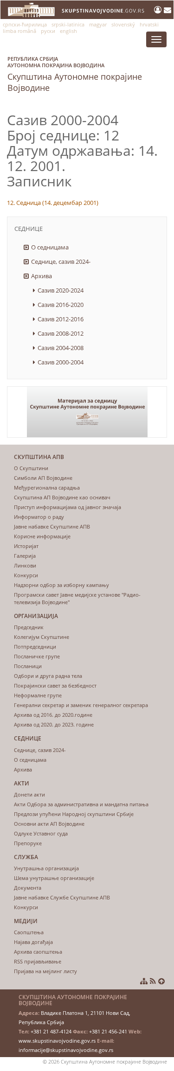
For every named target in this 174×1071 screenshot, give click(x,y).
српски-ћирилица (25, 24)
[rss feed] (153, 981)
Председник (29, 627)
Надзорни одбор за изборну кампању (61, 584)
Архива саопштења (38, 951)
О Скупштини (31, 468)
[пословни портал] (159, 9)
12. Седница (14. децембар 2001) (52, 202)
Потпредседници (35, 646)
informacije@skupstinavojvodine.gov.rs (66, 1049)
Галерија (25, 555)
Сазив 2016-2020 (61, 304)
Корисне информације (42, 536)
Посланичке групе (37, 656)
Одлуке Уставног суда (41, 833)
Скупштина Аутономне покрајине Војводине (74, 74)
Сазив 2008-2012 (61, 333)
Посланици (28, 666)
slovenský (123, 24)
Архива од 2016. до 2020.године (53, 714)
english (68, 30)
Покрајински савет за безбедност (55, 685)
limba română (19, 30)
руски (48, 30)
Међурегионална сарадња (47, 487)
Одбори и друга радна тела (48, 675)
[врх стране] (161, 981)
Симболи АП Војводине (43, 477)
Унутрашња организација (46, 868)
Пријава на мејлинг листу (45, 971)
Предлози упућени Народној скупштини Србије (74, 813)
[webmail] (167, 9)
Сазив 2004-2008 (61, 348)
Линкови (25, 565)
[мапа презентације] (144, 981)
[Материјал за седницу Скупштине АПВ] (87, 412)
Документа (27, 887)
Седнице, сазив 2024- (60, 261)
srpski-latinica (68, 24)
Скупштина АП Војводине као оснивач (62, 497)
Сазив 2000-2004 (61, 362)
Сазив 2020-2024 (61, 290)
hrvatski (149, 24)
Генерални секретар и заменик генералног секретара (81, 704)
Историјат (26, 545)
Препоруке (28, 843)
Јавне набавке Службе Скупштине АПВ (62, 897)
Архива (41, 276)
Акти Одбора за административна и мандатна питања (81, 804)
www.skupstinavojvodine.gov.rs (57, 1040)
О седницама (50, 247)
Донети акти (29, 794)
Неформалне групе (38, 695)
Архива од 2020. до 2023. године (54, 724)
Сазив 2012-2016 (61, 319)
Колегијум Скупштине (41, 636)
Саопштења (29, 932)
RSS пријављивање (37, 961)
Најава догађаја (33, 941)
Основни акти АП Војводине (49, 823)
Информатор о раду (39, 516)
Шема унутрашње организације (54, 877)
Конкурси (26, 575)
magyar (98, 24)
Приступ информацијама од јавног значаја (67, 507)
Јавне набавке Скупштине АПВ (52, 526)
